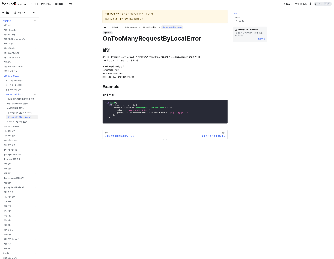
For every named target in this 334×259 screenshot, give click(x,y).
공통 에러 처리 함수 (13, 90)
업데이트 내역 (9, 34)
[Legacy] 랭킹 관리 (12, 159)
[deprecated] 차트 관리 (14, 178)
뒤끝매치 (6, 253)
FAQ (70, 4)
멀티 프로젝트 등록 (11, 53)
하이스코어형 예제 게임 (13, 57)
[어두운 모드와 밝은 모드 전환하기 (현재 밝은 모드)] (310, 4)
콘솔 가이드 (46, 4)
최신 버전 (119, 19)
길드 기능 (7, 225)
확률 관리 (7, 183)
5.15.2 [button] (287, 4)
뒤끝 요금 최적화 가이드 (13, 66)
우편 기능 (7, 216)
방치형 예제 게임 (10, 71)
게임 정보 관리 (9, 135)
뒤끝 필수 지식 (9, 48)
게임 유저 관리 (9, 145)
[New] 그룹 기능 (11, 150)
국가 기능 (7, 234)
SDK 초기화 (8, 44)
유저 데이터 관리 (10, 140)
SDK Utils (8, 248)
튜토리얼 (7, 62)
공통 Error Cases (11, 76)
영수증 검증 (8, 192)
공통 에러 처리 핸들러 (14, 94)
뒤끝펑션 (7, 244)
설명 (235, 13)
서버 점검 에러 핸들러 (15, 108)
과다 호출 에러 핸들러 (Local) (19, 117)
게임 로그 (7, 173)
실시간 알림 (8, 230)
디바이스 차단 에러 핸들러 (17, 122)
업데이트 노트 (301, 4)
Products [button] (58, 4)
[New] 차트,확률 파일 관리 (14, 187)
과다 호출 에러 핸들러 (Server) (19, 113)
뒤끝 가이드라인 (10, 30)
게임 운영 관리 (9, 131)
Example (237, 17)
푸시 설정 (7, 168)
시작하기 (34, 4)
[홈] (105, 27)
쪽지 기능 (7, 220)
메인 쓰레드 (240, 21)
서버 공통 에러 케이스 (14, 85)
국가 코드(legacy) (11, 239)
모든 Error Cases (11, 126)
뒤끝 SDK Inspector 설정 (14, 39)
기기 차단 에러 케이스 (14, 80)
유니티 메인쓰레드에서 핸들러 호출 (20, 99)
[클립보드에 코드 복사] (224, 103)
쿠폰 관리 (7, 164)
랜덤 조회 (7, 206)
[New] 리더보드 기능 (12, 154)
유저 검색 (7, 201)
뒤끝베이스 (7, 21)
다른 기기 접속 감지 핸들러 (17, 103)
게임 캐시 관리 (9, 197)
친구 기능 (7, 211)
